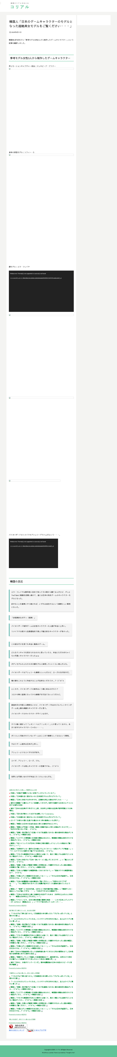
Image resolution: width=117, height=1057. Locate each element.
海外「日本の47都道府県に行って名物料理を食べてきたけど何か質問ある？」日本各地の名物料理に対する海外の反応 (41, 952)
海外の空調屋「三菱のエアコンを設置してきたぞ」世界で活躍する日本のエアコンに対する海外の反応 (41, 804)
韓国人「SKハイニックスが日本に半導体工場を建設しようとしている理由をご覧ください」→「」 (40, 844)
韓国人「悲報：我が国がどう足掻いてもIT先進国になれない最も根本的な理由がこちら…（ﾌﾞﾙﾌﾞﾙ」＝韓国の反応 (41, 833)
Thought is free (70, 1052)
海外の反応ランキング (16, 1030)
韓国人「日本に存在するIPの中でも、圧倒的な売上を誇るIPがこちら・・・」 (39, 799)
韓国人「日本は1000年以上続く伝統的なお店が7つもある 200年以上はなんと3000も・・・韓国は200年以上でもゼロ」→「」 (41, 895)
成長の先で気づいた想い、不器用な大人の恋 (23, 790)
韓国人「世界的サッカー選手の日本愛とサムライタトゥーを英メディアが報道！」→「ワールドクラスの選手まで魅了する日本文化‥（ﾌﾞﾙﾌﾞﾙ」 (41, 850)
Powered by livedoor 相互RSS (18, 905)
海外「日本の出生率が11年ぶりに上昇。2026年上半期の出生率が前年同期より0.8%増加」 (40, 809)
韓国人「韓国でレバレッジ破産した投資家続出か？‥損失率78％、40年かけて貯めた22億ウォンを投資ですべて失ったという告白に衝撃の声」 (40, 958)
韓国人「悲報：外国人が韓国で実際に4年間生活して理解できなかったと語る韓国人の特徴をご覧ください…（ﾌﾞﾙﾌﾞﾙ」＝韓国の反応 (40, 866)
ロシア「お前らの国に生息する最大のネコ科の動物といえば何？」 (35, 820)
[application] (41, 291)
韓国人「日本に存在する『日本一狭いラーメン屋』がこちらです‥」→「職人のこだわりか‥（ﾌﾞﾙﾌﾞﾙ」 (41, 860)
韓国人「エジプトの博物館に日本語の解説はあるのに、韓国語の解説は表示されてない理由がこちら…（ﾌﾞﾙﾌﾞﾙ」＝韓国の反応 (41, 839)
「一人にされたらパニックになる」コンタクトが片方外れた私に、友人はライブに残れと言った (41, 920)
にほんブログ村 (40, 1030)
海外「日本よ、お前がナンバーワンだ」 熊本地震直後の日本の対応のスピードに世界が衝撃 (40, 963)
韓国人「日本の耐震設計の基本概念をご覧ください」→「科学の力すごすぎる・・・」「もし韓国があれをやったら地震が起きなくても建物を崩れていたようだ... (39, 883)
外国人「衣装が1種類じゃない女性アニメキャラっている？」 (33, 793)
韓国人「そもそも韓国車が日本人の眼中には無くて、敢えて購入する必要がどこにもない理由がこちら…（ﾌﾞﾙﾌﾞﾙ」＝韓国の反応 (41, 855)
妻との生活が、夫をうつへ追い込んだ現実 (22, 1019)
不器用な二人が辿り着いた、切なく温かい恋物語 (24, 973)
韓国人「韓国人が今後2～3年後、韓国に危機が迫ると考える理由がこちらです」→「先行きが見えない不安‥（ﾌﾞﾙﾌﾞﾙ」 (40, 828)
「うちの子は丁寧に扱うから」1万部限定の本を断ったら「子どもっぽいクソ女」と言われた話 (40, 914)
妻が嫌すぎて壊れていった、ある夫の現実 (22, 910)
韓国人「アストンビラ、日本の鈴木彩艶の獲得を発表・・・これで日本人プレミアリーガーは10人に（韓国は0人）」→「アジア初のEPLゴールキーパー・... (41, 901)
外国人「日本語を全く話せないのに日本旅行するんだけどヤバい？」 (36, 796)
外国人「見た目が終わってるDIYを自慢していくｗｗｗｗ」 (32, 814)
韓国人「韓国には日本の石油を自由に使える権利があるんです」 (34, 824)
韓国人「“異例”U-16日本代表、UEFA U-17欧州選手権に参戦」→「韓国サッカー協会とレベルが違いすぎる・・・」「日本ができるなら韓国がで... (40, 890)
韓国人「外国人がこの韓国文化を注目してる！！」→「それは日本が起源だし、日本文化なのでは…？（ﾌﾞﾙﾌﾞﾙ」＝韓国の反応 (41, 877)
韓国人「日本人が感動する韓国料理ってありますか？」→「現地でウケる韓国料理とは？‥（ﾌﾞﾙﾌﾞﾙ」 (41, 871)
